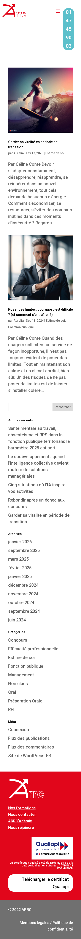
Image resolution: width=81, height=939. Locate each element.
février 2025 (20, 567)
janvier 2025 (20, 576)
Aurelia (19, 153)
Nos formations (22, 808)
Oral (12, 692)
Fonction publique (21, 327)
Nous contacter (22, 814)
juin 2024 (17, 620)
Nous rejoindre (21, 827)
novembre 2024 (23, 593)
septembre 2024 (24, 611)
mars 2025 (18, 559)
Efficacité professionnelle (33, 648)
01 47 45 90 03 (68, 29)
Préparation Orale (25, 701)
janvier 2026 (20, 541)
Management (21, 674)
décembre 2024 (23, 585)
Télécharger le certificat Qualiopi (45, 883)
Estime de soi (55, 153)
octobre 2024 (21, 602)
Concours (17, 640)
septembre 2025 (24, 550)
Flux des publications (29, 738)
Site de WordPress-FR (29, 755)
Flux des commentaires (31, 747)
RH (11, 709)
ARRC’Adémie (20, 821)
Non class (18, 683)
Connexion (18, 729)
